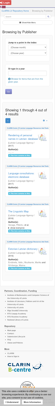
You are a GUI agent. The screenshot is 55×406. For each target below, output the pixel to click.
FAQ (9, 340)
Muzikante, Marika (32, 262)
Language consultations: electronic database (21, 175)
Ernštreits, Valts (15, 262)
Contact (10, 334)
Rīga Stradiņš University (17, 311)
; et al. (18, 226)
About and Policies (15, 343)
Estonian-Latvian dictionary (22, 249)
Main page (11, 330)
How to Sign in (13, 356)
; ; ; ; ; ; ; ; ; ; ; (26, 226)
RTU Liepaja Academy (16, 314)
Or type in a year (16, 68)
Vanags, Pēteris (15, 224)
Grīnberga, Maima (16, 265)
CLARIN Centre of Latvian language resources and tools (28, 128)
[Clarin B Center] (25, 367)
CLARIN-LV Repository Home (15, 10)
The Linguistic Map (18, 211)
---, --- (11, 152)
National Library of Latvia (17, 320)
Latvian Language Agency (21, 142)
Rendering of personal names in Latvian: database (23, 136)
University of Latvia (15, 308)
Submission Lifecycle (16, 337)
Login (6, 2)
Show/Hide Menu (29, 22)
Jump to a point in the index (22, 42)
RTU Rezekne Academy (17, 317)
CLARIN (10, 353)
